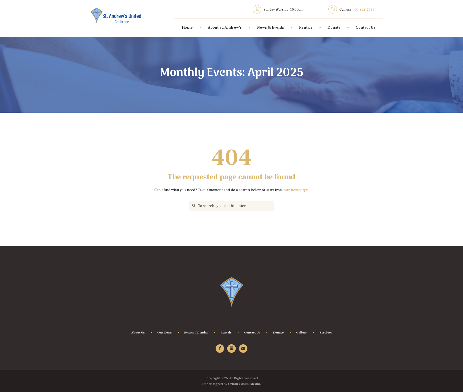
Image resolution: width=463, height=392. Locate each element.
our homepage (296, 190)
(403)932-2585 (363, 9)
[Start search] (193, 206)
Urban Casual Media (244, 384)
